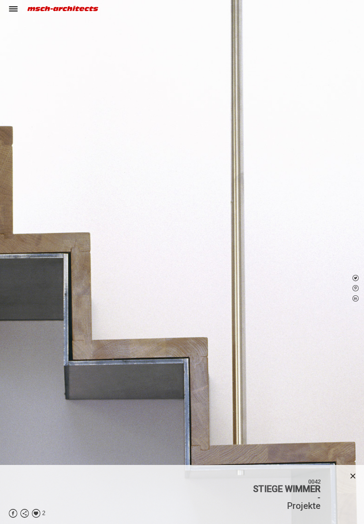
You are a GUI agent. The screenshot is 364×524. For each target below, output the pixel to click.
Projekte (303, 505)
